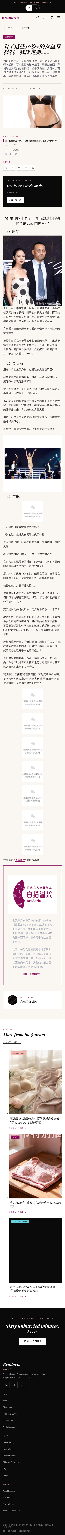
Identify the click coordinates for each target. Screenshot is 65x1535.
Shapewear (8, 1407)
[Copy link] (6, 168)
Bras (5, 1400)
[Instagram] (6, 1385)
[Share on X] (12, 168)
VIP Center (7, 1497)
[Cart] (51, 17)
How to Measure (9, 1455)
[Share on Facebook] (26, 168)
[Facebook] (14, 1385)
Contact (6, 1475)
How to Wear (8, 1449)
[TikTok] (22, 1385)
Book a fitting (32, 1341)
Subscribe (15, 200)
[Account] (44, 17)
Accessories (8, 1420)
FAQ (4, 1468)
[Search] (37, 17)
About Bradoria (9, 1491)
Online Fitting (8, 1442)
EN (29, 8)
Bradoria (10, 17)
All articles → (12, 1042)
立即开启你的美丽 (31, 973)
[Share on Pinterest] (19, 168)
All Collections (9, 1427)
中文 (36, 8)
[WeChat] (32, 168)
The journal (10, 28)
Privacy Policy (8, 1504)
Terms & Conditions (11, 1510)
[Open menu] (58, 17)
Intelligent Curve (10, 1413)
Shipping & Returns (11, 1462)
